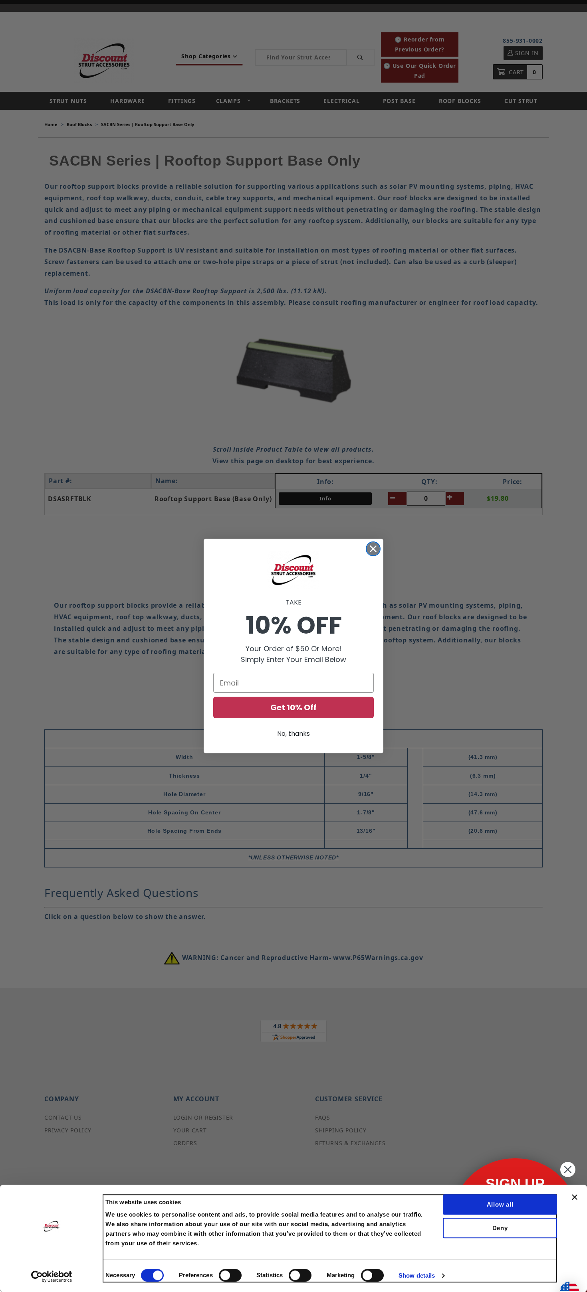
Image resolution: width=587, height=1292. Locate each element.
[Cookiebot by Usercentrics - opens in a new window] (52, 1276)
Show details (417, 1275)
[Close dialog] (373, 549)
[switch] (230, 1275)
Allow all (500, 1204)
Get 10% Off (293, 707)
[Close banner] (574, 1197)
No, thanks (293, 733)
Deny (500, 1228)
